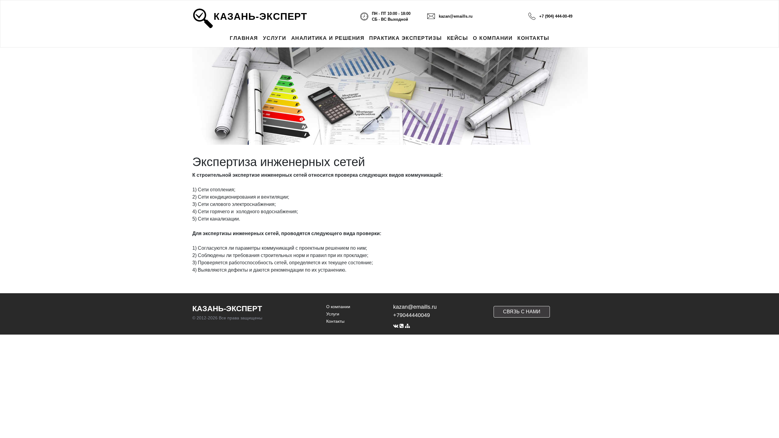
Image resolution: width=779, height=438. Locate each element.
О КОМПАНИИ (492, 38)
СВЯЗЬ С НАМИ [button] (521, 311)
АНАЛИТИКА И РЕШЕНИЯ (328, 38)
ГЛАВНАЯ (244, 38)
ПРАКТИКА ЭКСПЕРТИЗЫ (405, 38)
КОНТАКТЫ (533, 38)
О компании (338, 306)
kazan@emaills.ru (456, 16)
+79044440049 (411, 315)
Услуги (332, 313)
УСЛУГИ (274, 38)
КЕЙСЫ (457, 38)
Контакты (335, 321)
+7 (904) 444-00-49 (555, 16)
